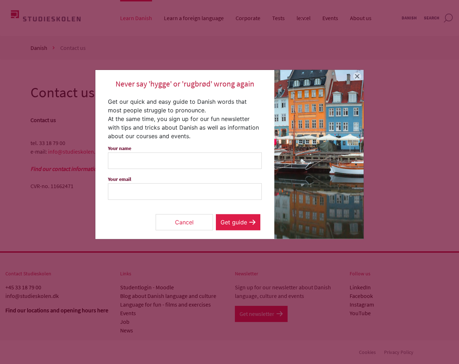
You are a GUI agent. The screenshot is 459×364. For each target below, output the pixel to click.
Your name (119, 148)
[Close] (357, 76)
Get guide (234, 222)
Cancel (184, 222)
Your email (119, 179)
